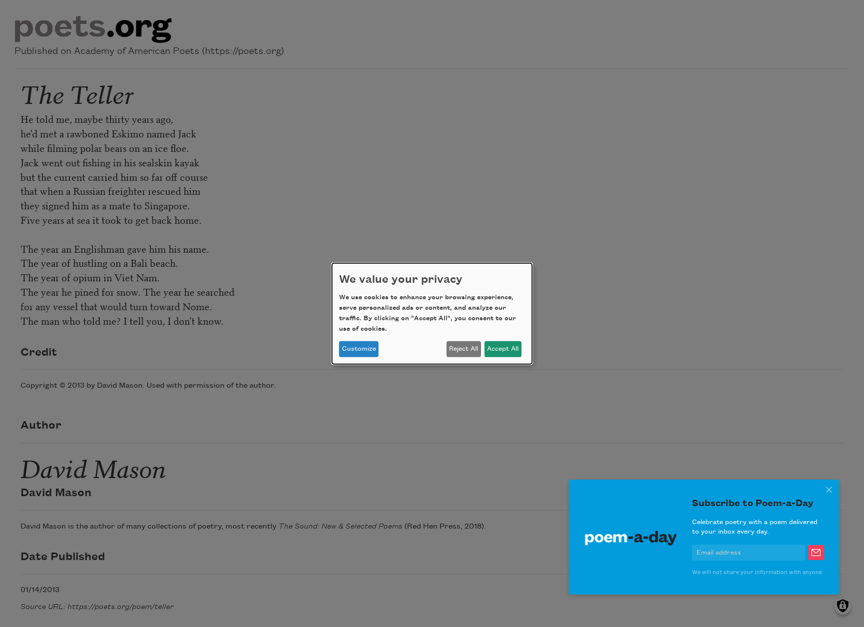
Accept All (502, 348)
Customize (359, 348)
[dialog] (432, 313)
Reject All (463, 348)
